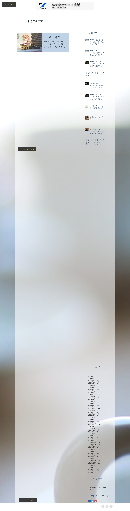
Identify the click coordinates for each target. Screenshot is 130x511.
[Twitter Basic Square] (92, 501)
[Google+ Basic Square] (95, 501)
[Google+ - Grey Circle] (111, 506)
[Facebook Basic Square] (89, 501)
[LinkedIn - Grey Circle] (106, 506)
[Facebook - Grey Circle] (102, 506)
